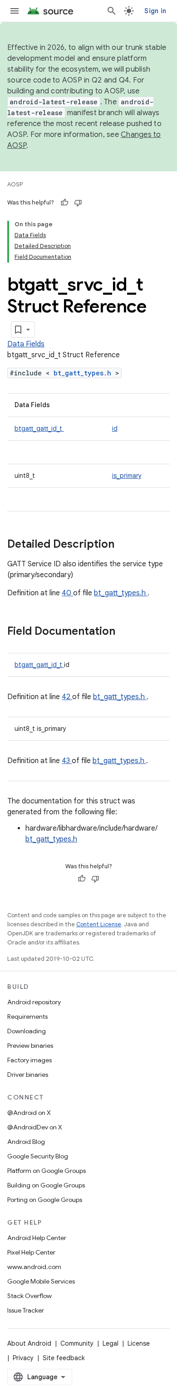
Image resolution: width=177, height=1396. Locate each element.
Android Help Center (36, 1238)
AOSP (15, 184)
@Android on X (29, 1113)
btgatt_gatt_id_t (39, 428)
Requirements (27, 1016)
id (115, 428)
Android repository (34, 1002)
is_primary (127, 476)
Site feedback (64, 1358)
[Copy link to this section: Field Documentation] (127, 632)
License (139, 1343)
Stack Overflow (29, 1296)
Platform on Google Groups (46, 1171)
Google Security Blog (37, 1156)
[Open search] (111, 10)
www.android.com (34, 1267)
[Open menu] (14, 11)
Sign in (155, 11)
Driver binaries (27, 1074)
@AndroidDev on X (34, 1127)
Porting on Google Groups (44, 1200)
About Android (29, 1343)
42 (67, 696)
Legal (110, 1343)
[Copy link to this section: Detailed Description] (126, 545)
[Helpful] (64, 202)
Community (76, 1343)
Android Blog (26, 1142)
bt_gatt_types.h (84, 373)
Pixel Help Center (31, 1252)
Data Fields (25, 344)
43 (67, 760)
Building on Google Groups (46, 1185)
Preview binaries (30, 1045)
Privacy (23, 1358)
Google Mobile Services (41, 1281)
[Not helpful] (78, 202)
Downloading (26, 1031)
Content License (98, 924)
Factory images (29, 1060)
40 (67, 593)
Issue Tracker (25, 1310)
